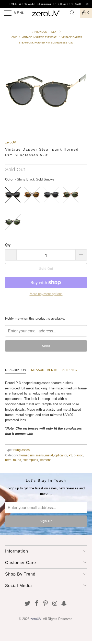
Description (15, 370)
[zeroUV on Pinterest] (46, 604)
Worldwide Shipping (30, 4)
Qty (7, 245)
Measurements (44, 370)
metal (49, 455)
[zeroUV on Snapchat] (64, 604)
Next (55, 32)
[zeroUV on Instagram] (55, 604)
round (17, 460)
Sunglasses (21, 450)
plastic (78, 455)
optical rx (60, 455)
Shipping (69, 370)
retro (8, 460)
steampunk (30, 460)
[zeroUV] (46, 13)
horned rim (26, 455)
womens (45, 460)
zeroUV (10, 142)
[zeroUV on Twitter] (27, 604)
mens (40, 455)
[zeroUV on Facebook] (36, 604)
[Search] (74, 12)
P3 (70, 455)
